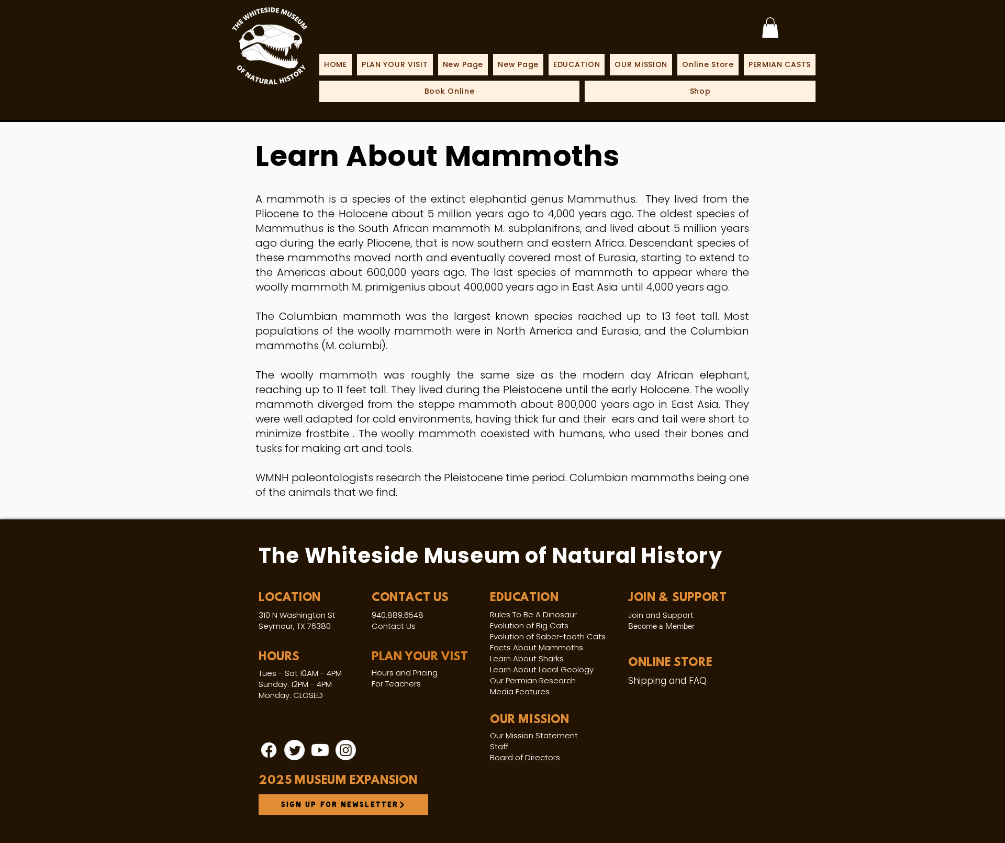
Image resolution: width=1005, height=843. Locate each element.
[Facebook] (269, 750)
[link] (770, 27)
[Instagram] (346, 750)
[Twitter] (294, 750)
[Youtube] (320, 750)
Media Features (520, 691)
